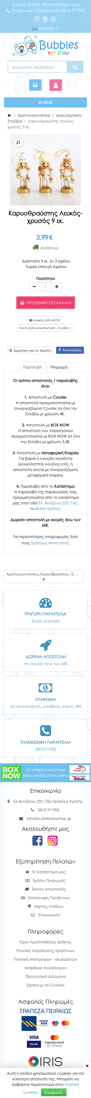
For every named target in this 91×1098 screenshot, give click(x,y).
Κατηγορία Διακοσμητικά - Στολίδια (44, 328)
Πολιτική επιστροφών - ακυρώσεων (45, 959)
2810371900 (45, 749)
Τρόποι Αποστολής (48, 889)
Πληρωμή (58, 367)
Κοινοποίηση (71, 350)
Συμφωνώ (54, 1092)
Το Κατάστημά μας (48, 871)
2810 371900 (48, 809)
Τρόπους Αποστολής (50, 543)
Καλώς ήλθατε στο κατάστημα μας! (46, 4)
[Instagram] (45, 18)
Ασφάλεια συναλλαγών (46, 967)
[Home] (9, 115)
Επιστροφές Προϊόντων (48, 897)
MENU (62, 102)
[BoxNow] (11, 772)
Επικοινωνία (49, 915)
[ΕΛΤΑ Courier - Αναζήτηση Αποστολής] (80, 772)
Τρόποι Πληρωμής (48, 880)
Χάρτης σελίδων (48, 906)
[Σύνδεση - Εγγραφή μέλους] (55, 85)
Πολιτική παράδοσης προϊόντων (45, 950)
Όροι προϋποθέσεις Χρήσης (46, 942)
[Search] (75, 67)
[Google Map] (53, 18)
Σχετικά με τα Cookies (45, 985)
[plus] (57, 286)
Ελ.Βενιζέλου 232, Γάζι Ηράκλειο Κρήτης (48, 801)
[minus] (34, 286)
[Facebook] (37, 18)
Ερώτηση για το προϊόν (31, 350)
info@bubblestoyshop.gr (49, 818)
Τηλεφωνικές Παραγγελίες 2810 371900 (48, 10)
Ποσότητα (45, 278)
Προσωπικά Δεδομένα (45, 976)
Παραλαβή (32, 367)
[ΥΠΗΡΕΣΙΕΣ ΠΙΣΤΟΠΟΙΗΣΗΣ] (46, 1041)
